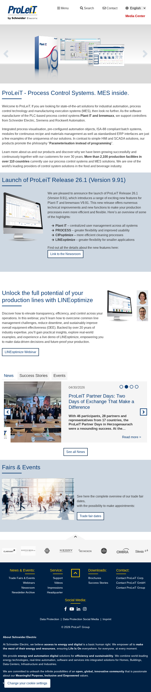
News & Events (22, 570)
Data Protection (49, 619)
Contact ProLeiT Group (130, 587)
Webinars (29, 582)
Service (56, 570)
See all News (75, 452)
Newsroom (28, 587)
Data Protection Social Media (81, 619)
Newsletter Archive (23, 592)
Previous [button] (6, 54)
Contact (112, 8)
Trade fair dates (90, 516)
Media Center (135, 16)
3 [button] (131, 387)
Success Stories (98, 582)
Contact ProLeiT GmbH (130, 582)
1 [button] (121, 387)
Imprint (107, 619)
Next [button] (145, 54)
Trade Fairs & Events (22, 578)
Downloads (97, 570)
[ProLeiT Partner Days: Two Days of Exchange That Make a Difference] (32, 411)
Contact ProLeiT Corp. (130, 578)
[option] (75, 53)
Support (58, 578)
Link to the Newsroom (65, 254)
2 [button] (126, 387)
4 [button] (136, 387)
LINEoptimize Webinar (20, 352)
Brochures (94, 578)
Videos (58, 582)
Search (89, 8)
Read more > (131, 437)
